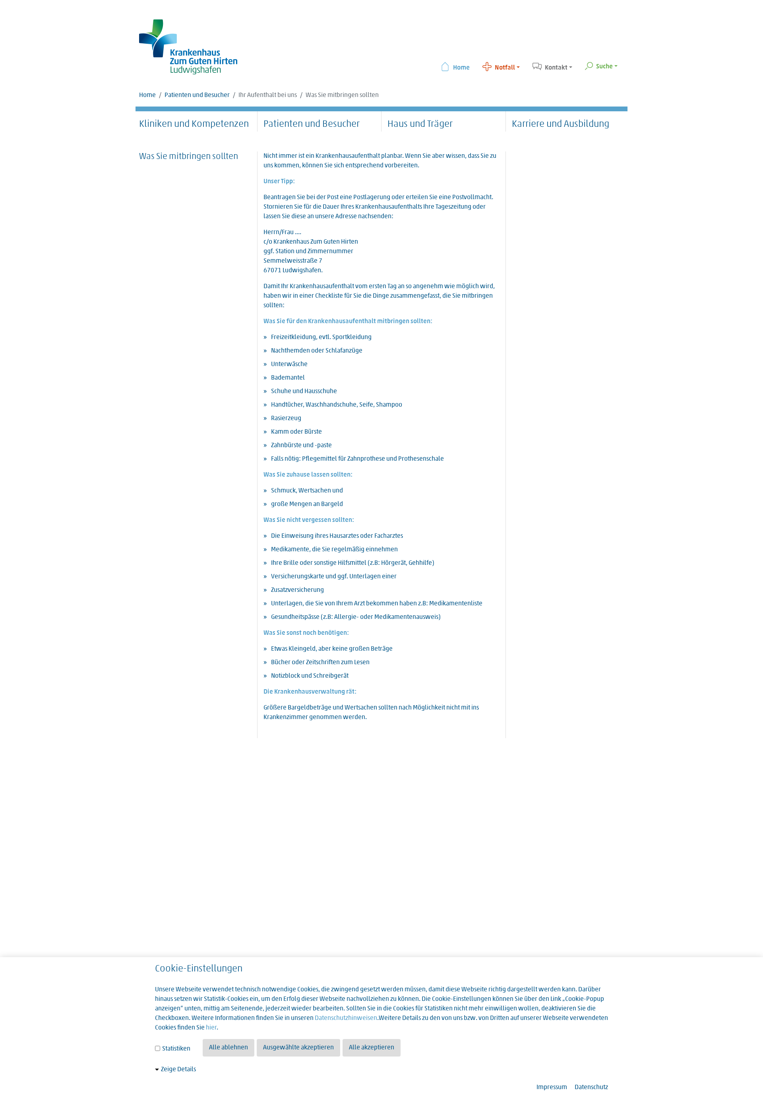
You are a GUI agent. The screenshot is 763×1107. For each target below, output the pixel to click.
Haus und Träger (420, 124)
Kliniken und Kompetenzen (194, 124)
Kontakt (556, 68)
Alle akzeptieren (371, 1048)
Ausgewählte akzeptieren (298, 1048)
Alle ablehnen (228, 1048)
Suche (604, 67)
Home (461, 68)
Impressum (551, 1087)
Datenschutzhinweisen (346, 1018)
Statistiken (175, 1049)
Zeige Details (178, 1069)
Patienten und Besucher (197, 95)
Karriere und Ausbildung (560, 124)
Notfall (505, 68)
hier (211, 1028)
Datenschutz (591, 1087)
